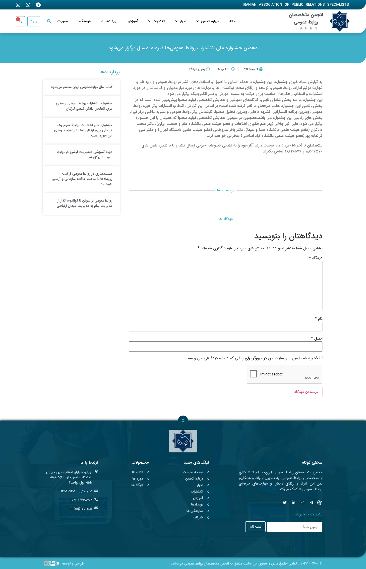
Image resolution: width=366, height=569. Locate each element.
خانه (232, 21)
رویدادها (112, 21)
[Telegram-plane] (311, 502)
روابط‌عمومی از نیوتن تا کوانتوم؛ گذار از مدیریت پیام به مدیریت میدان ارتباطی (84, 203)
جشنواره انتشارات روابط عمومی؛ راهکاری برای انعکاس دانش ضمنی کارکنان (83, 106)
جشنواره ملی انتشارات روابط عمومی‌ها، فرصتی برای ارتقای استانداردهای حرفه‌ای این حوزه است (83, 130)
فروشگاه (85, 21)
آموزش (133, 21)
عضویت (63, 21)
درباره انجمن (210, 21)
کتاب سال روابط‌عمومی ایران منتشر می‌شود (81, 87)
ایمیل (316, 339)
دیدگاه (315, 258)
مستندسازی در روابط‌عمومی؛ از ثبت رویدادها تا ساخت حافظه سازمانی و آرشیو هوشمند (82, 179)
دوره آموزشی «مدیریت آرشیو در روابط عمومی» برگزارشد (84, 154)
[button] (48, 21)
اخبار (183, 21)
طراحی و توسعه (72, 563)
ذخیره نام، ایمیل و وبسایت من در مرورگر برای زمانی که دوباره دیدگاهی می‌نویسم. (252, 358)
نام (318, 319)
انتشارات (159, 21)
